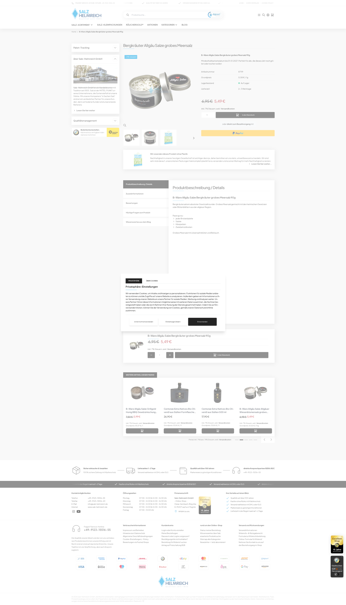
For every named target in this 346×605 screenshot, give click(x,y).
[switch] (337, 574)
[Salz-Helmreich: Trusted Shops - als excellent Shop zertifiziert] (337, 544)
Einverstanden (202, 322)
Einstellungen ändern (173, 322)
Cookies (143, 293)
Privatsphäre (133, 281)
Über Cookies (152, 281)
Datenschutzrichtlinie (203, 307)
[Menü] (341, 557)
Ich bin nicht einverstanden (143, 322)
